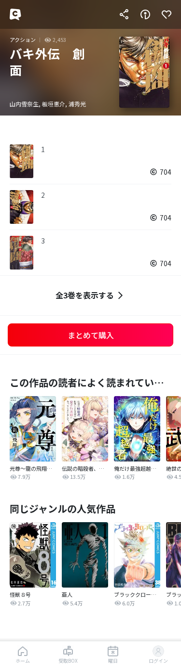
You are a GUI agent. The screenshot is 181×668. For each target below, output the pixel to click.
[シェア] (124, 14)
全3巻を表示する (85, 295)
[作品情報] (145, 14)
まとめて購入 (91, 335)
